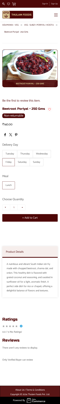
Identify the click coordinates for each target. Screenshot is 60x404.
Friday (9, 162)
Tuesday (10, 154)
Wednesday (42, 154)
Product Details (15, 252)
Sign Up (54, 3)
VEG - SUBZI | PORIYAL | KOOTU (39, 25)
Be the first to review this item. (21, 100)
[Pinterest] (16, 134)
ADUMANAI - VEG (10, 25)
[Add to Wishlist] (49, 109)
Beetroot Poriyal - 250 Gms (16, 32)
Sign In (45, 3)
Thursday (25, 154)
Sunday (36, 162)
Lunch (9, 185)
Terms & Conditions (35, 390)
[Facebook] (5, 134)
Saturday (22, 162)
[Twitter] (10, 134)
